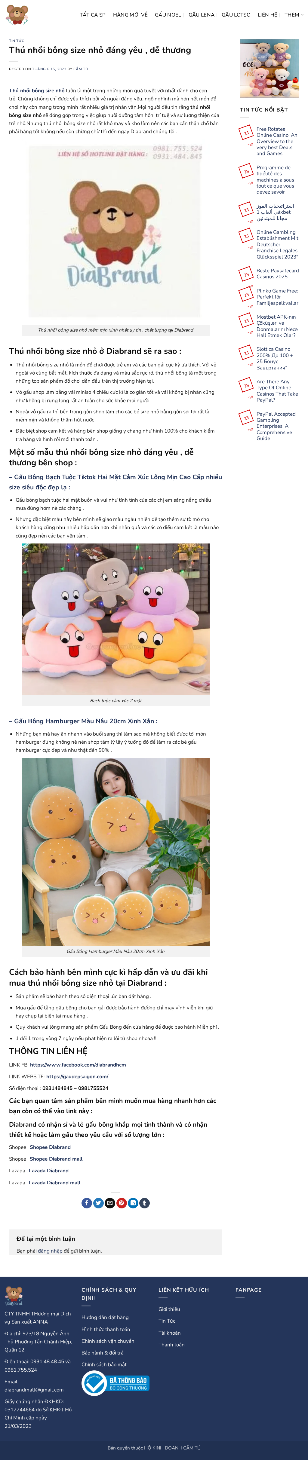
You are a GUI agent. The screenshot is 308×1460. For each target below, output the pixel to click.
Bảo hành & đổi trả (103, 1352)
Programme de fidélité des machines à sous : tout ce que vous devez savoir (277, 180)
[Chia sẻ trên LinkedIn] (133, 1203)
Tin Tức (16, 40)
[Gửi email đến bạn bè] (110, 1203)
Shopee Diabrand (50, 1147)
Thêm (292, 14)
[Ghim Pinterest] (121, 1203)
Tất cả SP (93, 14)
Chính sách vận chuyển (108, 1341)
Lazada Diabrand (49, 1170)
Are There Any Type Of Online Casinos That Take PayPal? (277, 391)
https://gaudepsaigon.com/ (77, 1076)
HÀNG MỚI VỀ (130, 14)
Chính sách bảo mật (104, 1364)
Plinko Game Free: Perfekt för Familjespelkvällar (277, 297)
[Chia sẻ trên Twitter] (98, 1203)
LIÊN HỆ (267, 14)
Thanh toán (172, 1344)
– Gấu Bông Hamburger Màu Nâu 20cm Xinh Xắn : (83, 721)
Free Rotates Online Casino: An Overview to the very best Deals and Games (277, 141)
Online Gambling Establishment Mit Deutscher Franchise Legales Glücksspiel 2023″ (277, 244)
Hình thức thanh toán (106, 1329)
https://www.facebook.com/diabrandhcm (78, 1064)
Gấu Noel (168, 14)
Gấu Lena (202, 14)
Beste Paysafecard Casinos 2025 (278, 274)
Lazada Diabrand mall (54, 1182)
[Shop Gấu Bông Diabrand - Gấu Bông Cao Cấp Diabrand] (17, 15)
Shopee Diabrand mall (56, 1158)
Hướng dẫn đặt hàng (105, 1317)
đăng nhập (50, 1250)
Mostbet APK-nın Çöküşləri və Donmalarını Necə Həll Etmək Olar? (277, 326)
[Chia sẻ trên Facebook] (87, 1203)
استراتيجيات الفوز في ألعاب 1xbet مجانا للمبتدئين (275, 212)
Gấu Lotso (236, 14)
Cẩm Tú (80, 69)
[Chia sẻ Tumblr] (144, 1203)
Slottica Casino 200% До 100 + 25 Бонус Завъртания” (275, 358)
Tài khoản (170, 1333)
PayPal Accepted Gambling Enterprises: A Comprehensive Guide (276, 426)
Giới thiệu (169, 1309)
